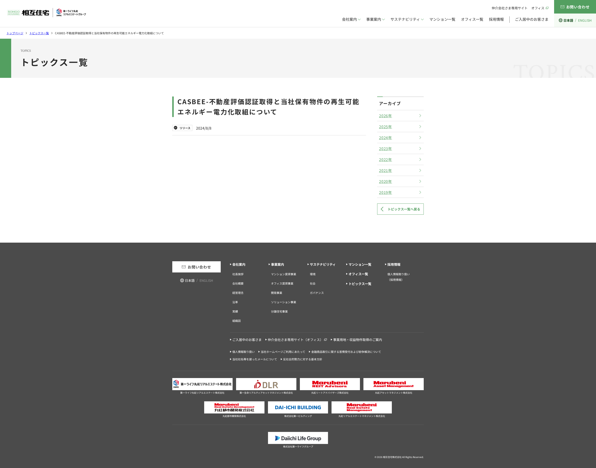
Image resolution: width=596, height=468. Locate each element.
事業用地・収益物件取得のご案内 (357, 339)
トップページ (15, 33)
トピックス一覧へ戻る (404, 209)
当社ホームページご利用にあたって (283, 352)
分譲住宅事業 (279, 311)
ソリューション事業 (283, 302)
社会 (312, 283)
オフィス (537, 8)
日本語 (568, 20)
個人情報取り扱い (243, 352)
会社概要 (238, 283)
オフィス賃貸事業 (282, 283)
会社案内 (349, 19)
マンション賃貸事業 (283, 274)
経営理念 (238, 293)
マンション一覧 (442, 19)
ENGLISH (585, 20)
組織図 (236, 321)
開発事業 (276, 293)
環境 (312, 274)
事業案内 (373, 19)
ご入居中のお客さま (532, 19)
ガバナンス (317, 293)
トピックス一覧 (39, 33)
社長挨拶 (238, 274)
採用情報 (496, 19)
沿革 (235, 302)
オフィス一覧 (472, 19)
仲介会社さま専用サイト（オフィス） (295, 339)
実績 (235, 311)
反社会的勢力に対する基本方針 (302, 359)
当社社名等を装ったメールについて (254, 359)
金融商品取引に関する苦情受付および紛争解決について (346, 352)
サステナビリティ (405, 19)
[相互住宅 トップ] (46, 13)
